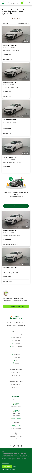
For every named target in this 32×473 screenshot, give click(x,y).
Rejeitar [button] (14, 466)
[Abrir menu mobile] (29, 3)
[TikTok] (14, 446)
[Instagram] (10, 446)
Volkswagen (21, 7)
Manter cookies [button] (6, 466)
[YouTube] (18, 446)
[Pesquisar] (22, 2)
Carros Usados (10, 7)
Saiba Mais (5, 463)
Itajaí (16, 7)
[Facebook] (22, 446)
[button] (16, 375)
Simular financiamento (16, 206)
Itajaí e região (7, 14)
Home (3, 7)
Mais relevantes (22, 23)
